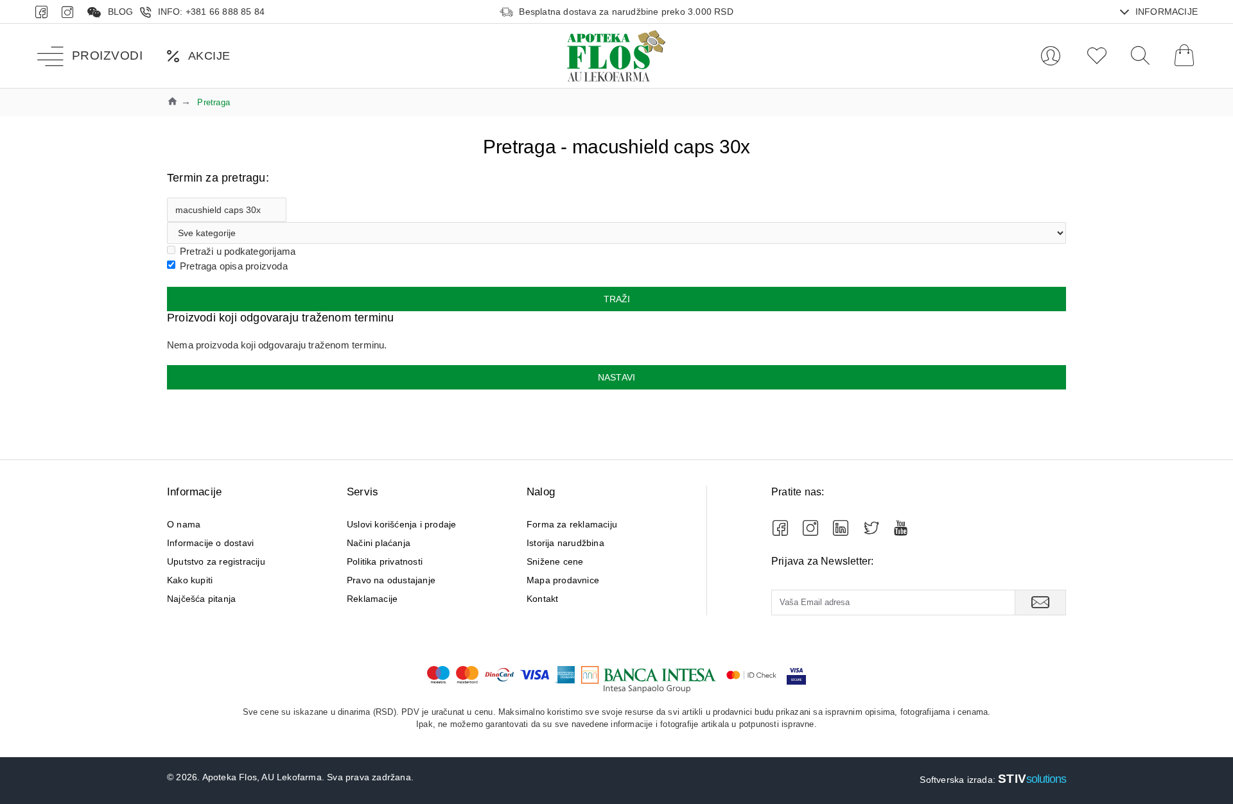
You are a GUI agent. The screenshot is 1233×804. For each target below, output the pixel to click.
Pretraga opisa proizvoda (234, 266)
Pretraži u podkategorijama (237, 251)
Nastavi (616, 377)
